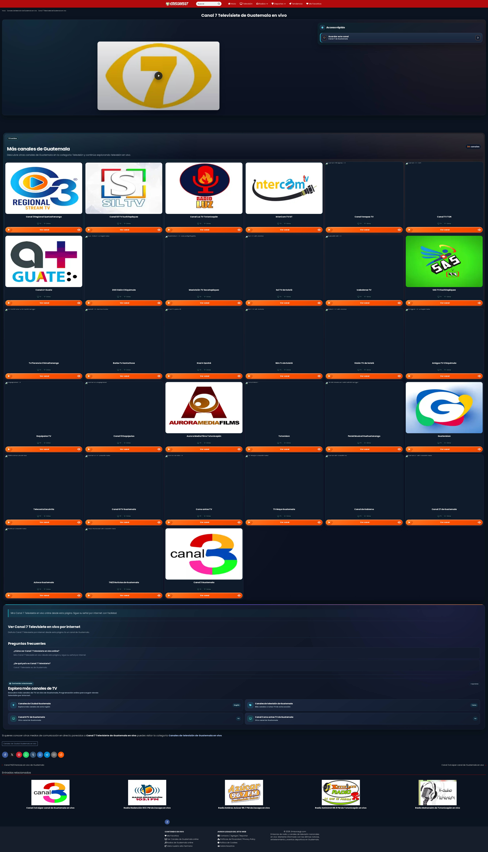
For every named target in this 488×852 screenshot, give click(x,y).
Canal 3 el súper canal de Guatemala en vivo (462, 765)
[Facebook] (5, 755)
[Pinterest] (19, 755)
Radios (262, 3)
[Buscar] (219, 4)
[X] (12, 755)
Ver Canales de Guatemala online (183, 839)
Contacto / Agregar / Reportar (234, 835)
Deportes (278, 3)
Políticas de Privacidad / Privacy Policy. (238, 839)
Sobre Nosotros (227, 846)
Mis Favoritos (314, 3)
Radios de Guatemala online (179, 842)
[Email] (54, 755)
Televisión (247, 3)
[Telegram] (47, 755)
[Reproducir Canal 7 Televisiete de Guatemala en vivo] (158, 76)
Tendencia (296, 3)
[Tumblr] (33, 755)
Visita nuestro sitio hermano (179, 846)
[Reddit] (61, 755)
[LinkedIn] (40, 755)
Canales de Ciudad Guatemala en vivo (19, 743)
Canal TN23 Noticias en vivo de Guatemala (24, 765)
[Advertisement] (158, 32)
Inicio (233, 3)
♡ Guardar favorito (401, 37)
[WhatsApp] (26, 755)
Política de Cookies (228, 842)
